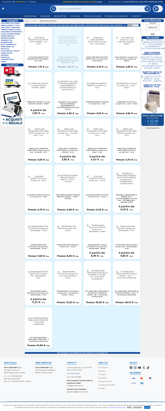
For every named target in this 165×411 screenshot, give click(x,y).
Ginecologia (6, 53)
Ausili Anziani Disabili (10, 34)
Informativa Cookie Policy (117, 407)
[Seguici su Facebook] (131, 367)
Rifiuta (129, 407)
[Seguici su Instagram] (135, 367)
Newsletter (60, 16)
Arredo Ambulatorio (11, 29)
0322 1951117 (75, 374)
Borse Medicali (8, 36)
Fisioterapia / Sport (10, 51)
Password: (152, 27)
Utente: (152, 23)
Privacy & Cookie (92, 16)
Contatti (136, 16)
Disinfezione (6, 42)
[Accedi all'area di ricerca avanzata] (147, 8)
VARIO (3, 61)
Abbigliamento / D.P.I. (10, 25)
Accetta (147, 407)
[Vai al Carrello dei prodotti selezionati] (161, 9)
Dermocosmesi (7, 38)
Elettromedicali (8, 44)
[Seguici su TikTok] (148, 367)
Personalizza (137, 407)
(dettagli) (99, 2)
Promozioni (30, 16)
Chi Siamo (75, 16)
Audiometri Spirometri (11, 32)
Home (27, 21)
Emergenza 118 (7, 46)
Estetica (5, 49)
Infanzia (5, 55)
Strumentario (7, 59)
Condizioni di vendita (116, 16)
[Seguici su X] (143, 367)
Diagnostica (6, 40)
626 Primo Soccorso (10, 23)
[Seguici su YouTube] (139, 367)
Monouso (5, 57)
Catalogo (45, 16)
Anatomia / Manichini (10, 27)
